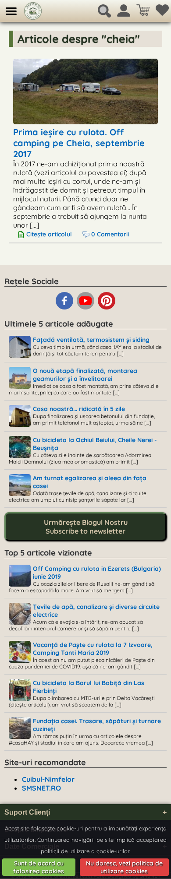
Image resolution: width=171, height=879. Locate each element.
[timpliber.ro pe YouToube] (86, 307)
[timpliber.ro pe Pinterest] (106, 307)
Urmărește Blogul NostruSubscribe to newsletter (86, 526)
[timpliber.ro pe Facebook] (65, 307)
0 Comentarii (109, 234)
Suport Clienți (85, 812)
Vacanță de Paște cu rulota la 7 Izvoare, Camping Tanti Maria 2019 (93, 649)
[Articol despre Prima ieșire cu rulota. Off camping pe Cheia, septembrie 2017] (85, 121)
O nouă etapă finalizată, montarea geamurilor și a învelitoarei (85, 375)
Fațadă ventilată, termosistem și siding (91, 340)
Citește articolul (49, 234)
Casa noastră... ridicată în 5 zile (79, 409)
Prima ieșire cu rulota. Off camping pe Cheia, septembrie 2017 (79, 143)
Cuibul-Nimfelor (48, 779)
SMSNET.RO (41, 788)
